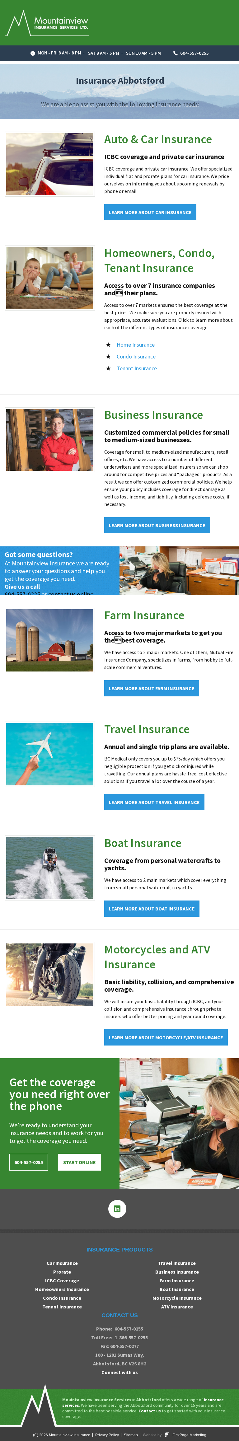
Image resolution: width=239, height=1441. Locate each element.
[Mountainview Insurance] (47, 22)
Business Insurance (153, 414)
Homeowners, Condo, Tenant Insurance (159, 260)
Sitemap (131, 1435)
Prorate (62, 1272)
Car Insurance (62, 1263)
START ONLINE (79, 1162)
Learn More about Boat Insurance (152, 908)
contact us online (70, 594)
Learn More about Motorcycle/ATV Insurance (166, 1037)
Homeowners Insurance (62, 1289)
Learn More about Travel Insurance (154, 802)
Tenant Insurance (137, 368)
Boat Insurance (142, 842)
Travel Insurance (147, 729)
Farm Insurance (144, 615)
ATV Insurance (177, 1306)
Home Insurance (136, 344)
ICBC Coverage (62, 1280)
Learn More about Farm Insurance (151, 688)
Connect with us (119, 1372)
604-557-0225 (22, 594)
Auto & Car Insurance (158, 139)
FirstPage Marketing (189, 1435)
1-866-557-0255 (131, 1337)
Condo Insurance (136, 356)
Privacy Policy (107, 1435)
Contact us (149, 1411)
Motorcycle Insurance (177, 1298)
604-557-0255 (194, 53)
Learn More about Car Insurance (150, 212)
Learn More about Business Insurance (157, 525)
